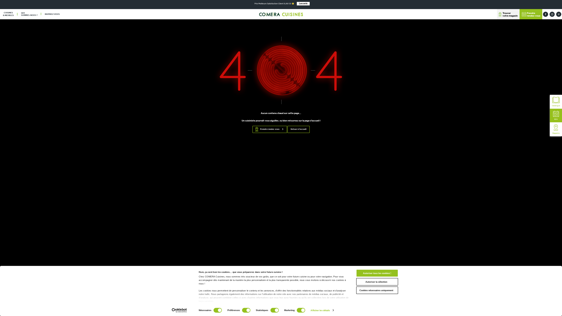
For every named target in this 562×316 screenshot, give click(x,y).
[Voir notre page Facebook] (545, 14)
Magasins (556, 133)
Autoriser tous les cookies (376, 273)
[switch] (246, 310)
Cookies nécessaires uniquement (376, 290)
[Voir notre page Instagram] (552, 14)
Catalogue (556, 106)
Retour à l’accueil (298, 129)
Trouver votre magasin (510, 14)
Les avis (303, 3)
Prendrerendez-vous (533, 14)
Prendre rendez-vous (270, 129)
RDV (556, 119)
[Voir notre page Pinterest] (558, 14)
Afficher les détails (320, 310)
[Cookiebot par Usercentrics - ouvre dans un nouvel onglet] (179, 310)
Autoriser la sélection (376, 281)
